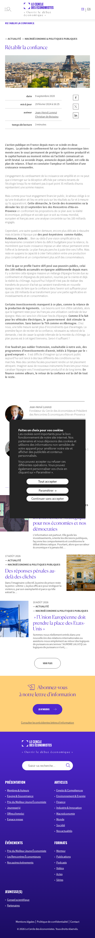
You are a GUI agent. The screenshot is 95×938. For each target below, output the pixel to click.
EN (89, 9)
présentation (15, 782)
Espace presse (15, 819)
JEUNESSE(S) (13, 891)
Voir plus (47, 663)
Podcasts (61, 862)
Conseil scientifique (18, 899)
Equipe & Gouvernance (20, 796)
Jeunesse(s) (14, 807)
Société (60, 825)
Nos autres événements (20, 862)
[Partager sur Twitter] (76, 108)
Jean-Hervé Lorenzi (46, 112)
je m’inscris (43, 709)
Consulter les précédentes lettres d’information (47, 722)
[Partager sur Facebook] (76, 100)
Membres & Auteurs (18, 790)
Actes (59, 874)
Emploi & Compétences (69, 790)
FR (82, 9)
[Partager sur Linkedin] (76, 117)
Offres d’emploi (15, 813)
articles (61, 782)
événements (14, 842)
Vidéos (60, 868)
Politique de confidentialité (52, 921)
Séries (59, 879)
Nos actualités (64, 831)
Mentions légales (25, 921)
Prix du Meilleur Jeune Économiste (26, 802)
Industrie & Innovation (69, 807)
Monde (60, 819)
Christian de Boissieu (47, 116)
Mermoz (60, 850)
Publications (63, 856)
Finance (60, 802)
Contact (74, 921)
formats (60, 842)
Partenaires (13, 905)
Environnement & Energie (71, 796)
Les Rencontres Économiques (24, 856)
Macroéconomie (65, 813)
